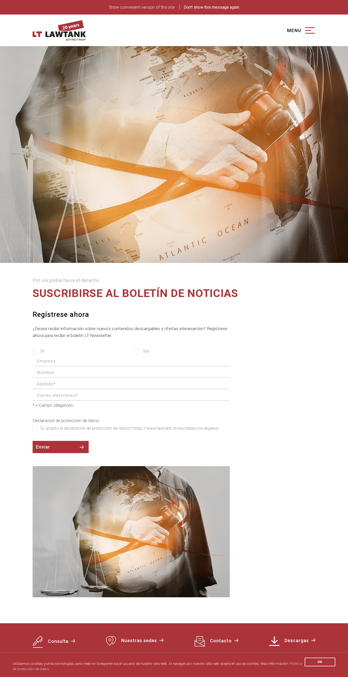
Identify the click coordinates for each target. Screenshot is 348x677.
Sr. (42, 351)
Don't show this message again (211, 7)
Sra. (146, 351)
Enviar (43, 447)
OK (319, 662)
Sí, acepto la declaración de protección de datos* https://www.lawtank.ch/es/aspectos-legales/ (129, 428)
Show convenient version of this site (142, 7)
